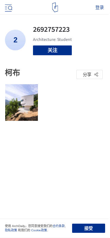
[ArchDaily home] (55, 7)
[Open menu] (8, 7)
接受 (88, 228)
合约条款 (59, 226)
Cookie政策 (39, 230)
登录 (99, 7)
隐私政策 (11, 230)
